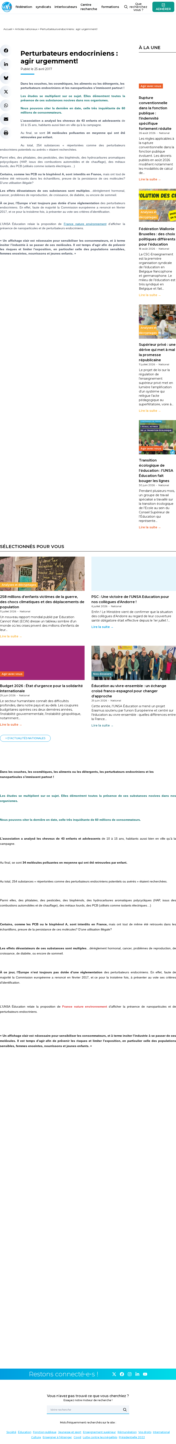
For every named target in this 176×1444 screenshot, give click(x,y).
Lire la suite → (150, 179)
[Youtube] (145, 1374)
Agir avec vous (151, 86)
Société (11, 1432)
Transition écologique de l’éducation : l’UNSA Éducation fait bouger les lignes (156, 470)
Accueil (7, 29)
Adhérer (163, 9)
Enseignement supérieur (99, 1432)
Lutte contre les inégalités (100, 1437)
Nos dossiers (102, 674)
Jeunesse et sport (69, 1432)
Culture (36, 1437)
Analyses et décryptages (148, 214)
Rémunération (127, 1432)
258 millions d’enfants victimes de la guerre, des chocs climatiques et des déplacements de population (42, 602)
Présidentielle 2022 (132, 1437)
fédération (23, 7)
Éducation (24, 1432)
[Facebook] (122, 1374)
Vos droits (144, 1432)
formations (110, 7)
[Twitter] (114, 1374)
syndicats (43, 7)
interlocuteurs (66, 7)
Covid (77, 1437)
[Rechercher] (125, 1409)
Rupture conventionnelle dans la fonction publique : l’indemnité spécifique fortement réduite (155, 113)
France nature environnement (85, 224)
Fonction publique (44, 1432)
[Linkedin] (137, 1374)
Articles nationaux (26, 29)
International (161, 1432)
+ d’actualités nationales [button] (25, 738)
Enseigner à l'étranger (57, 1437)
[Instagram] (129, 1374)
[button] (6, 51)
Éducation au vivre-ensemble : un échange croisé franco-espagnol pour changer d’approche (128, 691)
